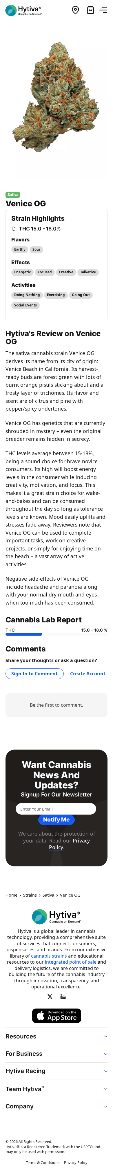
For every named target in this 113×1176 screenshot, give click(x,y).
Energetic (22, 272)
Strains (30, 895)
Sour (36, 249)
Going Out (81, 294)
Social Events (25, 305)
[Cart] (90, 10)
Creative (66, 272)
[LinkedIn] (63, 996)
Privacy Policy (76, 1162)
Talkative (88, 272)
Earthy (19, 249)
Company (20, 1106)
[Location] (75, 10)
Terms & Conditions (42, 1162)
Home (11, 895)
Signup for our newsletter (56, 794)
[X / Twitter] (50, 996)
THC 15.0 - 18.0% (40, 229)
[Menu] (105, 10)
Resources (21, 1036)
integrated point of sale (70, 962)
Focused (45, 272)
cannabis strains (49, 956)
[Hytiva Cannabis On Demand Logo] (27, 10)
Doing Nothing (27, 294)
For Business (24, 1053)
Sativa (48, 895)
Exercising (56, 294)
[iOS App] (56, 1016)
